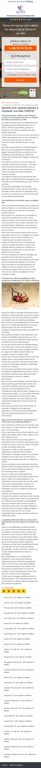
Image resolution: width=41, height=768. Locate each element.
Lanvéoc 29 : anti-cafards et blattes (17, 603)
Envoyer (20, 80)
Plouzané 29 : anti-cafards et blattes (18, 608)
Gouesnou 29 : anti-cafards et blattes (18, 683)
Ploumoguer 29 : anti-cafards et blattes (19, 629)
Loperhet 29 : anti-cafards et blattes (18, 721)
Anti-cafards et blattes (10, 103)
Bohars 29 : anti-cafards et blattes (17, 644)
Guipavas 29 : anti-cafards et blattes (18, 695)
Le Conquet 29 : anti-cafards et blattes (19, 618)
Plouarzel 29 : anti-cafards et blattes (18, 657)
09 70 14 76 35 (21, 48)
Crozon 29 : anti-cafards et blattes (17, 597)
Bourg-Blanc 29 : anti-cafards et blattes (19, 726)
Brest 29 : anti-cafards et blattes (16, 623)
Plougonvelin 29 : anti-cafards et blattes (19, 613)
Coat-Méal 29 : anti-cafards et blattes (18, 716)
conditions (20, 75)
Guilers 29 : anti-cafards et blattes (17, 639)
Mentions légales (16, 765)
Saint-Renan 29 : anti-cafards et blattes (19, 634)
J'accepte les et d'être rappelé (21, 75)
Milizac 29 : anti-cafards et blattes (17, 677)
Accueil (4, 765)
